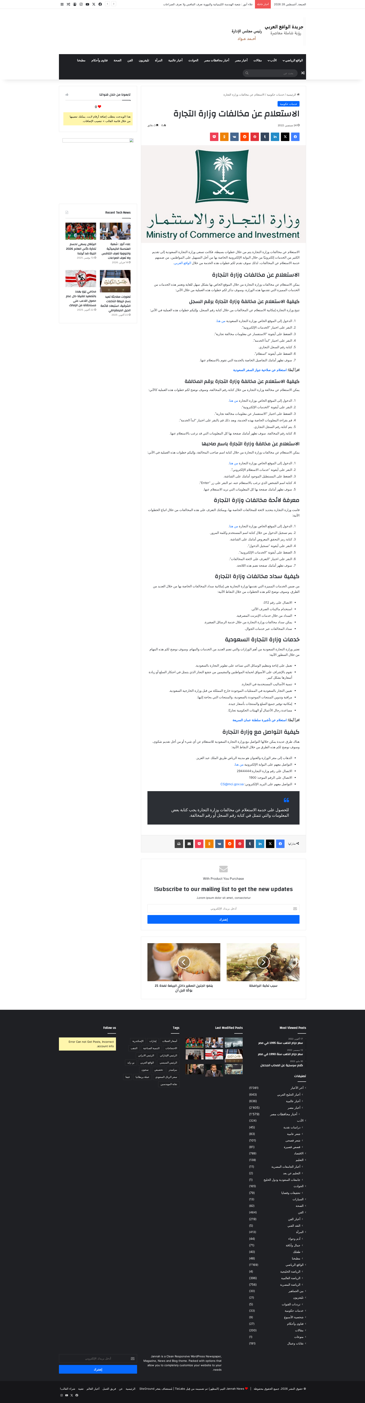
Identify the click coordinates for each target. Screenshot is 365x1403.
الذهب (134, 1048)
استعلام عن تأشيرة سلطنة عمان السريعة (260, 720)
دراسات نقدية (291, 1127)
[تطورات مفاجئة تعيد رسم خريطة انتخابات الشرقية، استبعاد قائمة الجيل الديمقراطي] (115, 281)
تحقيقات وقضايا (290, 1193)
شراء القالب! (67, 1388)
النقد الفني (293, 1225)
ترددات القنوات (291, 1304)
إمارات (152, 1041)
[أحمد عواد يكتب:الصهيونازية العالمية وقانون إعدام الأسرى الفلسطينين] (234, 1042)
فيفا (127, 1076)
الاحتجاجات (171, 1048)
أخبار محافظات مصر (216, 60)
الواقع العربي (183, 263)
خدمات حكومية (275, 94)
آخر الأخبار (297, 1087)
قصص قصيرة (292, 1147)
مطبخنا (81, 60)
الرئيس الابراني (146, 1055)
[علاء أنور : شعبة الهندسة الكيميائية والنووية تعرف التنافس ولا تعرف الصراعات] (115, 231)
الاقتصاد (299, 1153)
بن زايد (130, 1062)
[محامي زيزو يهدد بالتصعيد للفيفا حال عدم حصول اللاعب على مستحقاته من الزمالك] (80, 278)
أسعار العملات (169, 1041)
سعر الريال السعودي (166, 1076)
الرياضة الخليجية (290, 1271)
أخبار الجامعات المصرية (285, 1166)
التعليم (300, 1160)
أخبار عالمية (175, 60)
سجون (145, 1069)
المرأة (158, 60)
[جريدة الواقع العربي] (267, 31)
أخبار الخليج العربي (288, 1094)
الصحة (117, 60)
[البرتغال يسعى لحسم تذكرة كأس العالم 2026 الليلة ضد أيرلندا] (80, 231)
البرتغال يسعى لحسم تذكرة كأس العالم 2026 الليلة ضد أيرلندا (216, 4)
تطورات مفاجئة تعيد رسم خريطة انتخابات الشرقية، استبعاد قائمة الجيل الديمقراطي (116, 303)
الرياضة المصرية (290, 1284)
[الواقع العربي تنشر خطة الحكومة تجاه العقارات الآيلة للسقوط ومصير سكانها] (195, 1069)
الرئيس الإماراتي (168, 1055)
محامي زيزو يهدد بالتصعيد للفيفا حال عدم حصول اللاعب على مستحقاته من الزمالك (81, 298)
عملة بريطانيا (142, 1076)
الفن (130, 60)
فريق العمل (109, 1388)
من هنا (221, 321)
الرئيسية (291, 94)
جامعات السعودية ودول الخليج (282, 1179)
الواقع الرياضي (294, 60)
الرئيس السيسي (168, 1062)
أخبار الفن (294, 1219)
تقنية (81, 1388)
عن (121, 1388)
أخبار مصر (241, 60)
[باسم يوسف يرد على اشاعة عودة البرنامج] (214, 1070)
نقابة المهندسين (169, 1084)
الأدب (273, 60)
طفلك (296, 1252)
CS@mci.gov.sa (232, 784)
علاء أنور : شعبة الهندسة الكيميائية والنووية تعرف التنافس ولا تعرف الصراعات (116, 251)
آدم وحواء (294, 1238)
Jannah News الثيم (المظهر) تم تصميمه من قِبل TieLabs (209, 1388)
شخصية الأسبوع (294, 1317)
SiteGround (146, 1388)
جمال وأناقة (293, 1245)
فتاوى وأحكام (99, 60)
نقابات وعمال (295, 1343)
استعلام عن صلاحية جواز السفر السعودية (260, 370)
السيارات (298, 1199)
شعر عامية (293, 1134)
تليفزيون (144, 60)
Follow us (109, 1028)
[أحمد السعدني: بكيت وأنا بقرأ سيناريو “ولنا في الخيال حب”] (195, 1054)
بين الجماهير (296, 1291)
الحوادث (193, 60)
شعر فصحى (292, 1140)
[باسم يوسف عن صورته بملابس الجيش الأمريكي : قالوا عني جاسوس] (234, 1069)
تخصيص (158, 1069)
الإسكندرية (137, 1041)
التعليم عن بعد (291, 1173)
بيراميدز (173, 1069)
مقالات (257, 60)
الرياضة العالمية (290, 1278)
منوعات (299, 1337)
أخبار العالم (93, 1388)
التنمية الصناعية (151, 1048)
